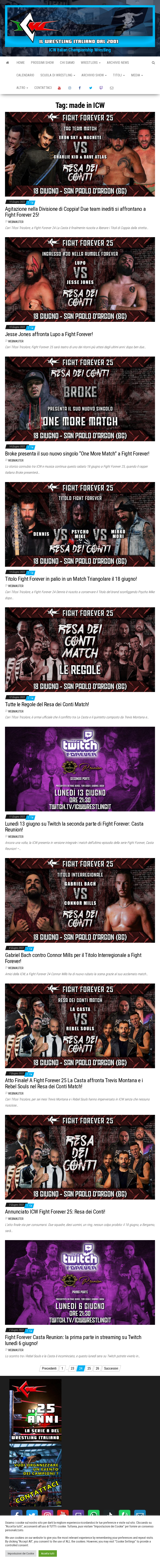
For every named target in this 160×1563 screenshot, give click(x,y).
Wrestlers (90, 63)
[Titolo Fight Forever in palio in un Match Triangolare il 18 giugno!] (80, 524)
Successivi (111, 1368)
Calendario (25, 75)
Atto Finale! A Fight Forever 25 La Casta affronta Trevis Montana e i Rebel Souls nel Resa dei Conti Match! (74, 1083)
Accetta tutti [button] (47, 1553)
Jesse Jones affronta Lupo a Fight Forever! (49, 334)
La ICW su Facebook (81, 88)
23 (72, 1368)
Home (20, 63)
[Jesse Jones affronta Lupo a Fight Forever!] (80, 279)
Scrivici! (112, 88)
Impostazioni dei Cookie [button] (21, 1553)
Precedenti (49, 1368)
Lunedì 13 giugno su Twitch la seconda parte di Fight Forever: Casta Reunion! (74, 827)
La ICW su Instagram (70, 88)
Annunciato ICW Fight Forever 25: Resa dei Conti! (55, 1212)
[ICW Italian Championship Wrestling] (7, 62)
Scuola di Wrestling (56, 75)
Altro (21, 88)
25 (89, 1368)
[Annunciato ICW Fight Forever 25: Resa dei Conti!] (80, 1157)
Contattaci (43, 88)
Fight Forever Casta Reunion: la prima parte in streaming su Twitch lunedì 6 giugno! (73, 1340)
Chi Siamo (67, 63)
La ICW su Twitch (101, 88)
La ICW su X (91, 88)
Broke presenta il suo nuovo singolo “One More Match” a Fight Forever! (77, 453)
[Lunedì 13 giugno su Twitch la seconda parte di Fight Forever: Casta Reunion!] (80, 769)
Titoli (118, 75)
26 (97, 1368)
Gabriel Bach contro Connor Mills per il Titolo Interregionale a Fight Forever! (73, 958)
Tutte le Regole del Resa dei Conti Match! (47, 704)
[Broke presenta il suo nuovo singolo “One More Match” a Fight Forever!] (80, 399)
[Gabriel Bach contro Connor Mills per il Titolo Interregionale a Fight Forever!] (80, 900)
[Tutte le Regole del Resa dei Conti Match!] (80, 649)
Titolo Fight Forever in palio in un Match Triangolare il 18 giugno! (71, 579)
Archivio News (118, 63)
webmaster (16, 222)
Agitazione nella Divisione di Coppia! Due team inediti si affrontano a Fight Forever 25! (75, 212)
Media (136, 75)
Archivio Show (93, 75)
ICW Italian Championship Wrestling (80, 49)
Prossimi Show (42, 63)
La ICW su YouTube (60, 88)
